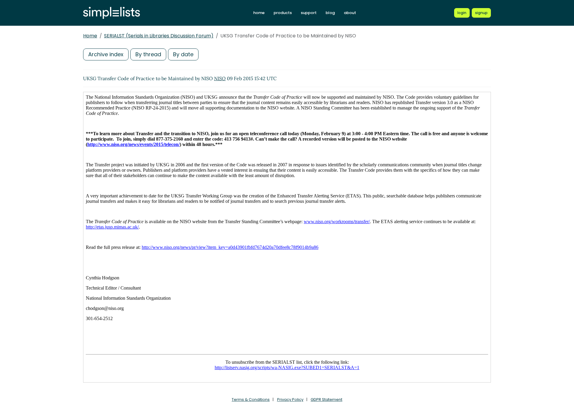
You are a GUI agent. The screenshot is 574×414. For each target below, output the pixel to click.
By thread (148, 54)
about (350, 13)
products (283, 13)
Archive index (105, 54)
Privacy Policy (290, 399)
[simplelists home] (111, 13)
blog (330, 13)
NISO (220, 78)
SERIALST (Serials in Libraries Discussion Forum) (158, 35)
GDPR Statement (326, 399)
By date (183, 54)
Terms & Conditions (251, 399)
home (259, 13)
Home (90, 35)
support (309, 13)
